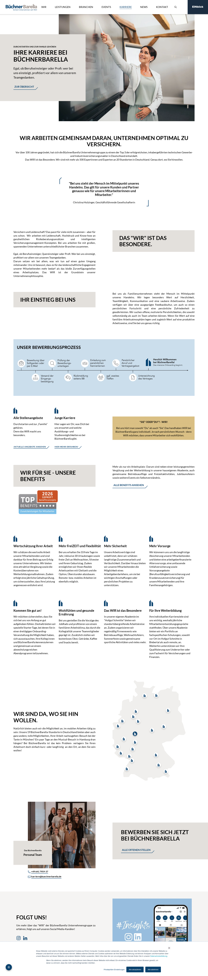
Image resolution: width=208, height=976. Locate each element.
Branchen (86, 6)
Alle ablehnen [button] (153, 969)
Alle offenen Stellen (136, 849)
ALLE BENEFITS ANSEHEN (128, 485)
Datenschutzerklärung (158, 956)
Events (106, 6)
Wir (43, 6)
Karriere (126, 6)
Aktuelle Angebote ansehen (30, 447)
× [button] (169, 947)
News (144, 6)
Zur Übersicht (24, 86)
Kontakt (162, 6)
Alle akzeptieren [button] (135, 969)
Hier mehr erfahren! (66, 447)
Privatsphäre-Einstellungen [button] (114, 969)
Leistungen (62, 6)
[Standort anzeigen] (156, 695)
